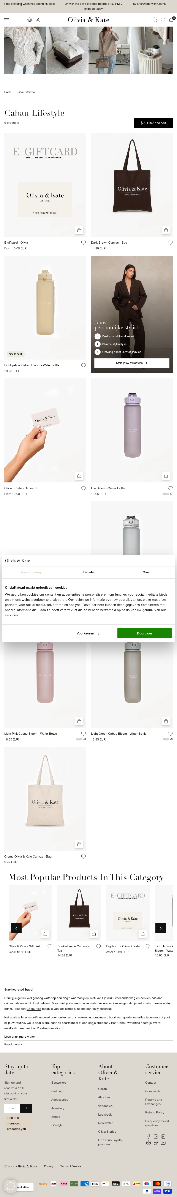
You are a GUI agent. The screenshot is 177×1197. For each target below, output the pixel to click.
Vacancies (105, 1106)
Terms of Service (70, 1166)
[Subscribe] (26, 1108)
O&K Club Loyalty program (110, 1142)
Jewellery (57, 1108)
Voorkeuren (85, 633)
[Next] (160, 928)
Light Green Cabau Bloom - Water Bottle (119, 733)
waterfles (139, 1017)
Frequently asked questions (157, 1123)
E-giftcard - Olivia (16, 242)
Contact (150, 1082)
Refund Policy (154, 1112)
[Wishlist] (163, 19)
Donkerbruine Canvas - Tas (73, 949)
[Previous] (16, 928)
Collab (102, 1089)
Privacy (48, 1166)
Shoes (55, 1116)
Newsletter (105, 1123)
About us (104, 1097)
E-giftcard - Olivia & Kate (123, 946)
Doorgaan (144, 633)
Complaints (153, 1091)
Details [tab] (88, 572)
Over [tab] (146, 572)
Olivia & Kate (26, 1166)
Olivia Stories (107, 1131)
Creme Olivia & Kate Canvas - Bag (28, 856)
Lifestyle (57, 1125)
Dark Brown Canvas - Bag (109, 242)
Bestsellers (58, 1082)
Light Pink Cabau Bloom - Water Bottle (30, 733)
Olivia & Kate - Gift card (20, 488)
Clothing (57, 1091)
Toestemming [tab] (30, 572)
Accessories (59, 1099)
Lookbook (105, 1114)
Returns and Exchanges (153, 1102)
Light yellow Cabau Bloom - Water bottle (31, 365)
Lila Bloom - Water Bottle (108, 488)
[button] (6, 19)
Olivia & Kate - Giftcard (24, 946)
